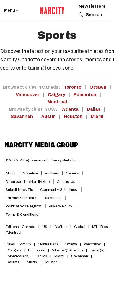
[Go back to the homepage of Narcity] (52, 10)
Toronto (72, 87)
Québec (60, 227)
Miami (97, 116)
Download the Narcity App (28, 182)
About (10, 173)
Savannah (22, 116)
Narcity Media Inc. (64, 160)
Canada (28, 227)
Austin (48, 116)
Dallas (93, 109)
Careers (72, 173)
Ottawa (98, 87)
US (44, 227)
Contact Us (66, 182)
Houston (73, 116)
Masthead (53, 198)
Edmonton (85, 94)
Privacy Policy (60, 206)
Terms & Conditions (22, 215)
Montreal (57, 101)
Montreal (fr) (48, 244)
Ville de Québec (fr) (67, 250)
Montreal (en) (19, 256)
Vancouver (28, 94)
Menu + (11, 10)
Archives (52, 173)
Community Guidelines (59, 190)
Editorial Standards (22, 198)
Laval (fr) (97, 250)
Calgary (56, 94)
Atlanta (70, 109)
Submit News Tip (19, 190)
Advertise (30, 173)
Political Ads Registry (24, 206)
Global (79, 227)
